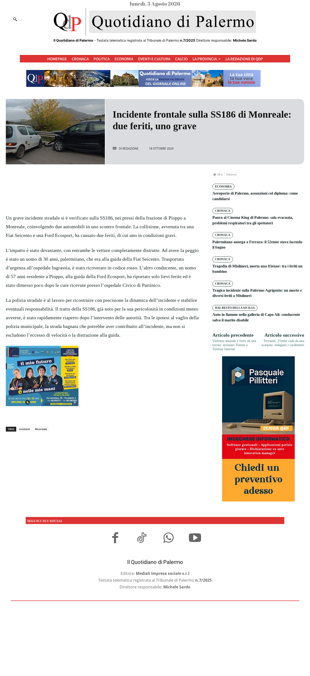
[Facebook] (87, 177)
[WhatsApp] (120, 177)
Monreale (41, 429)
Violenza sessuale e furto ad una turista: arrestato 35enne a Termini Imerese (234, 345)
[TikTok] (141, 538)
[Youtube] (195, 538)
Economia (223, 186)
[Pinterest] (109, 177)
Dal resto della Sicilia (235, 308)
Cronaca (222, 211)
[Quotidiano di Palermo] (155, 22)
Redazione (131, 148)
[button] (15, 19)
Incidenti (24, 429)
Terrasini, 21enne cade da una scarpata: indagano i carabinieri (283, 343)
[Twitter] (98, 177)
